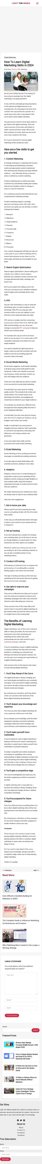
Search (4, 1026)
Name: (2, 1144)
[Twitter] (21, 1120)
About (21, 1127)
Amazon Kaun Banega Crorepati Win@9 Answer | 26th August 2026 (27, 1045)
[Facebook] (18, 1120)
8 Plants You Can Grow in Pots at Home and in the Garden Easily (26, 1068)
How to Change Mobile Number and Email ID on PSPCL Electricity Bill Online (27, 1056)
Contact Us (21, 1130)
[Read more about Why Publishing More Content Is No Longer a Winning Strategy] (14, 935)
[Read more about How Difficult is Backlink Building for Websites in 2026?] (14, 886)
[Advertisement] (21, 28)
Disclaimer (21, 1135)
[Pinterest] (24, 1120)
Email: (2, 1151)
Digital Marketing (10, 57)
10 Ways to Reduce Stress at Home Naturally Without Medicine (26, 1079)
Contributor (21, 1133)
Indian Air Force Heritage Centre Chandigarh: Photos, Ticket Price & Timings (25, 1091)
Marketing (24, 69)
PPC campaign (24, 328)
